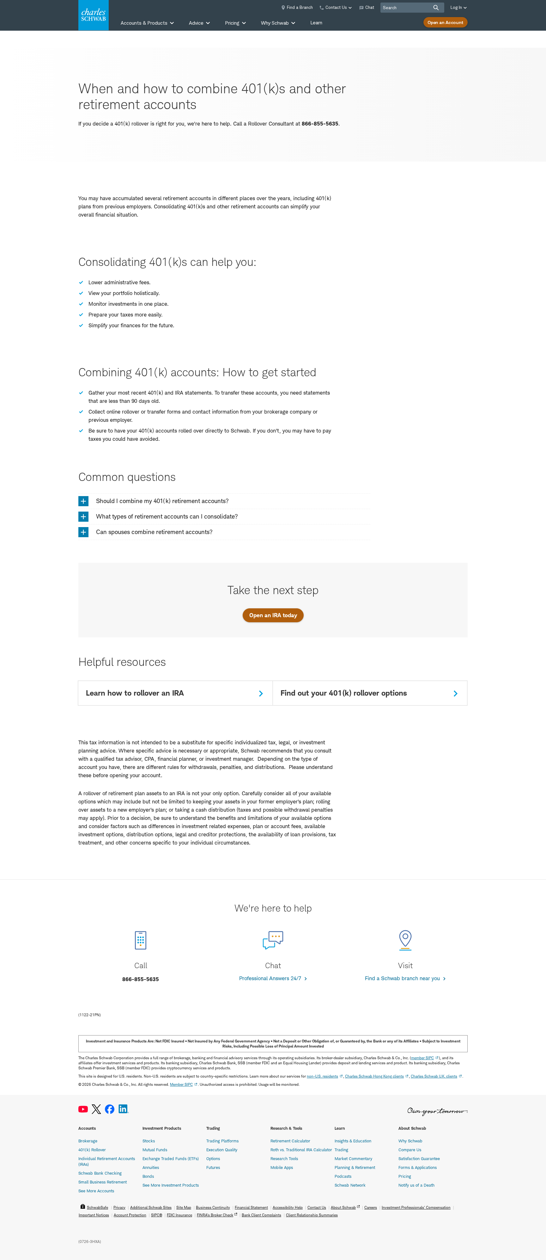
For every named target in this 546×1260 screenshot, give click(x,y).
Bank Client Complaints (261, 1215)
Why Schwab (410, 1140)
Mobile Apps (281, 1167)
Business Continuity (213, 1207)
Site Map (183, 1207)
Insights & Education (353, 1140)
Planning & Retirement (355, 1167)
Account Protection (130, 1215)
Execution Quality (221, 1149)
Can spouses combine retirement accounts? (154, 532)
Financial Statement (251, 1207)
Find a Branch (300, 7)
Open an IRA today (273, 615)
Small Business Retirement (102, 1181)
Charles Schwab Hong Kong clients (374, 1076)
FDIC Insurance (179, 1215)
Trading (341, 1149)
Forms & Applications (417, 1167)
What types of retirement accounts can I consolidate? (167, 516)
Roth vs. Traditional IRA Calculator (301, 1149)
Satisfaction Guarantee (419, 1158)
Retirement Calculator (290, 1140)
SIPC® (156, 1215)
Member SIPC (181, 1084)
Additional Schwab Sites (151, 1207)
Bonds (148, 1176)
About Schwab (343, 1207)
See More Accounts (96, 1190)
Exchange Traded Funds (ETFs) (171, 1158)
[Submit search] (436, 8)
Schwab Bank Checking (100, 1173)
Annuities (151, 1167)
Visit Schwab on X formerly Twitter (96, 1109)
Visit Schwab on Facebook (109, 1109)
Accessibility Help (288, 1207)
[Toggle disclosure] (83, 501)
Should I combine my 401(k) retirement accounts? (162, 501)
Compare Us (409, 1149)
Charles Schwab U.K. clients (434, 1076)
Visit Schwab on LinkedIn (123, 1109)
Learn (316, 23)
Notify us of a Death (416, 1185)
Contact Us (316, 1207)
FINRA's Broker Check (215, 1215)
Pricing (404, 1176)
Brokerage (87, 1140)
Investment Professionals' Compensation (416, 1207)
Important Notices (94, 1215)
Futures (213, 1167)
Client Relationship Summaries (312, 1215)
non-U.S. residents (322, 1076)
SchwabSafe (97, 1207)
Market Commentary (353, 1158)
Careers (370, 1207)
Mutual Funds (155, 1149)
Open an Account (446, 22)
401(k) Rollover (92, 1149)
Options (213, 1158)
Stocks (149, 1140)
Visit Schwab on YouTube (83, 1109)
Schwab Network (350, 1185)
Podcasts (343, 1176)
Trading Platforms (222, 1140)
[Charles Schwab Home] (93, 15)
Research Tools (284, 1158)
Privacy (119, 1207)
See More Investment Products (171, 1185)
